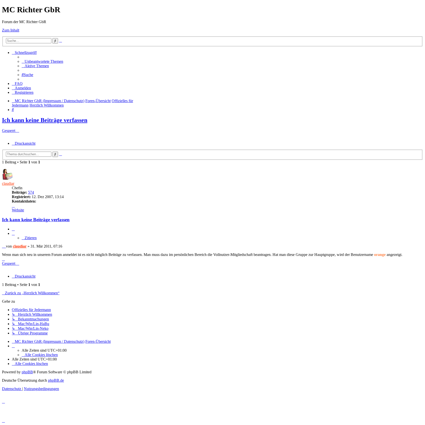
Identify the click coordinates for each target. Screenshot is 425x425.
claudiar (8, 183)
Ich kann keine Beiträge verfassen (44, 120)
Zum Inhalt (10, 30)
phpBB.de (56, 380)
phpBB (27, 372)
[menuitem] (42, 61)
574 (31, 192)
